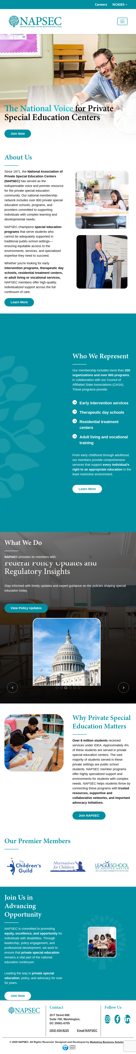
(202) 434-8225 (59, 1030)
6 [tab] (79, 687)
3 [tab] (65, 687)
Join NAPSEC (89, 815)
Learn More (19, 302)
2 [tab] (61, 687)
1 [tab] (57, 687)
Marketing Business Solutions (108, 1042)
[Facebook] (117, 1019)
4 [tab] (70, 687)
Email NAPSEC (87, 1030)
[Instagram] (107, 1019)
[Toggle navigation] (122, 21)
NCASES (118, 4)
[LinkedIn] (127, 1019)
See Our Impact (22, 608)
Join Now (18, 133)
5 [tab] (74, 687)
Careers (101, 4)
